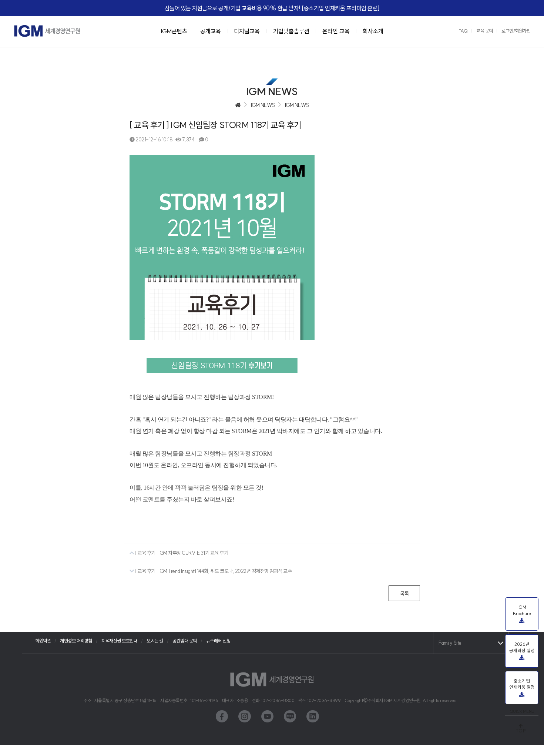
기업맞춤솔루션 (291, 31)
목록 (404, 593)
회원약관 (43, 641)
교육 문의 (484, 31)
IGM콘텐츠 (174, 31)
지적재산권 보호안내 (119, 641)
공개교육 (210, 31)
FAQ (463, 31)
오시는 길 (155, 641)
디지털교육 (247, 31)
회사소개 (373, 31)
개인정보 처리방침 (76, 641)
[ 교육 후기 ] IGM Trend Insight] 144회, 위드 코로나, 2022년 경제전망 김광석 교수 (213, 571)
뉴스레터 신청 (218, 641)
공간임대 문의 (184, 641)
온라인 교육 (336, 31)
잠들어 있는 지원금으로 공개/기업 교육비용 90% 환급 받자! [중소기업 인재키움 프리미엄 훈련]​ (272, 8)
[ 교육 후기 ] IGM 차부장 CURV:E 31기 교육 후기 (181, 553)
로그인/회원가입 (515, 31)
